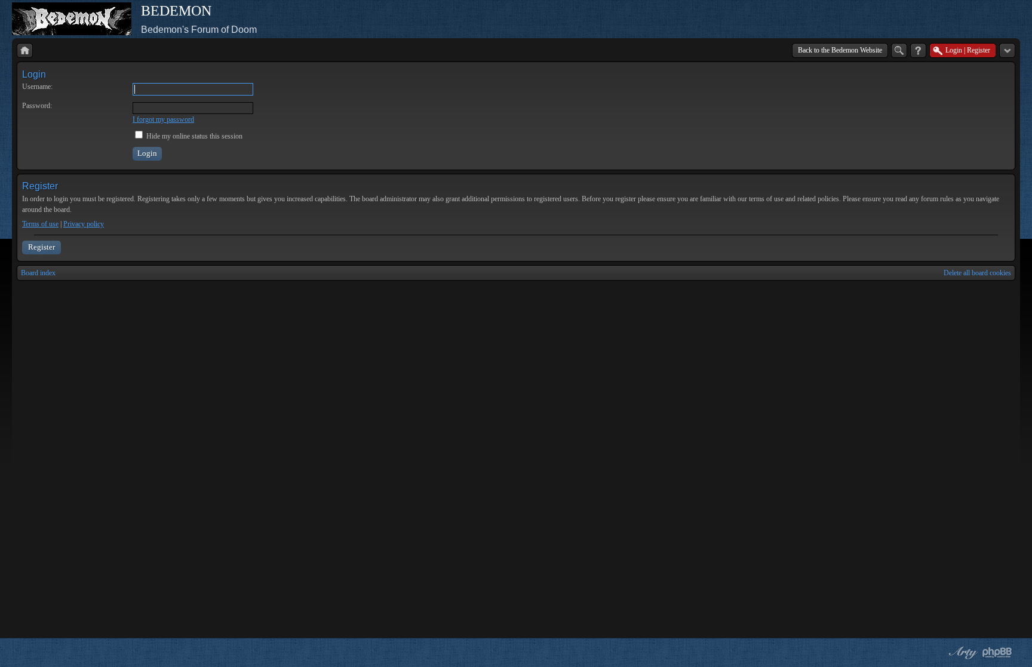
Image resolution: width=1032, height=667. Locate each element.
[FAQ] (918, 50)
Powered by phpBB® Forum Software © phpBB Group (997, 652)
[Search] (899, 50)
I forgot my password (163, 119)
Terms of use (40, 224)
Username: (37, 86)
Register (41, 246)
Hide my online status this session (193, 136)
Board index (38, 273)
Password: (37, 106)
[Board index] (25, 50)
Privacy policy (83, 224)
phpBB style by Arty (961, 652)
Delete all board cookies (977, 273)
